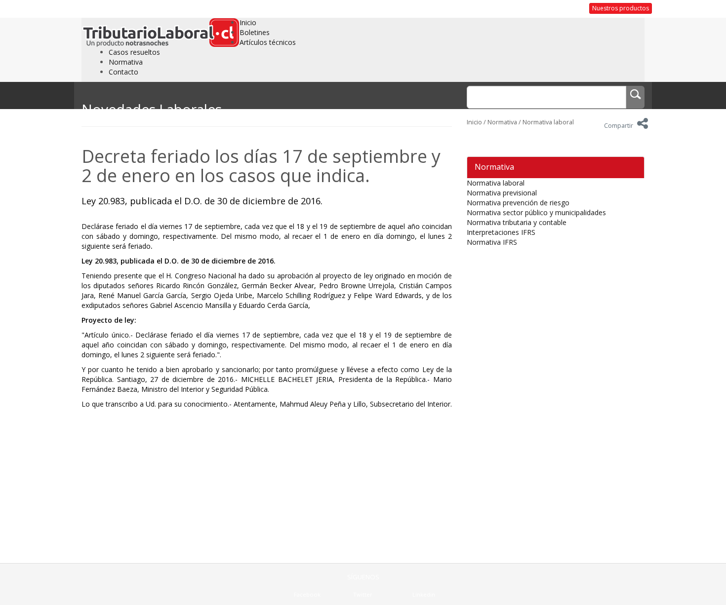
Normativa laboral (548, 122)
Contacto (123, 71)
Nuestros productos (620, 8)
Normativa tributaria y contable (516, 222)
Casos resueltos (134, 52)
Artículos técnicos (268, 42)
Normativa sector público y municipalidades (536, 212)
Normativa (126, 62)
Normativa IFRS (492, 242)
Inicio (248, 22)
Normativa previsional (502, 192)
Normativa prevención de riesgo (518, 202)
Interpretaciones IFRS (501, 232)
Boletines (255, 32)
